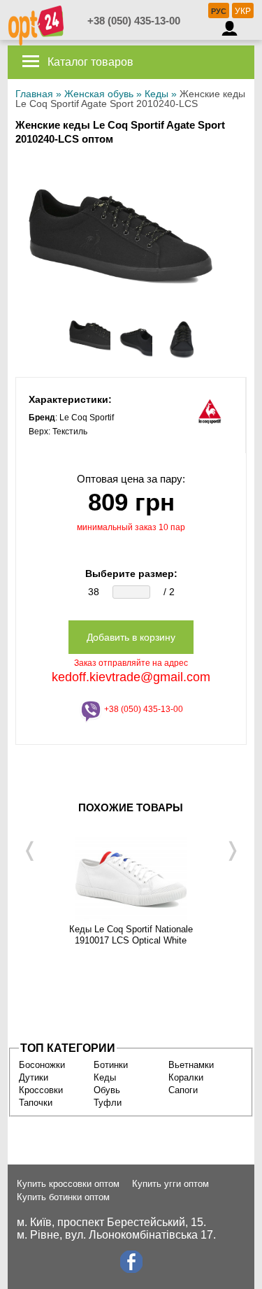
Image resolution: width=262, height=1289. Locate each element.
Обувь (107, 1090)
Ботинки (111, 1065)
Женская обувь (98, 93)
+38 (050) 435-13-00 (133, 21)
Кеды (156, 93)
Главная (34, 93)
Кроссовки (41, 1090)
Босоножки (42, 1065)
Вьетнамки (191, 1065)
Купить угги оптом (170, 1183)
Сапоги (183, 1090)
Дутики (33, 1077)
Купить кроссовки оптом (68, 1183)
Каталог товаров (89, 62)
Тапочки (35, 1102)
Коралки (185, 1077)
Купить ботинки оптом (63, 1197)
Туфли (108, 1102)
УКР (243, 11)
